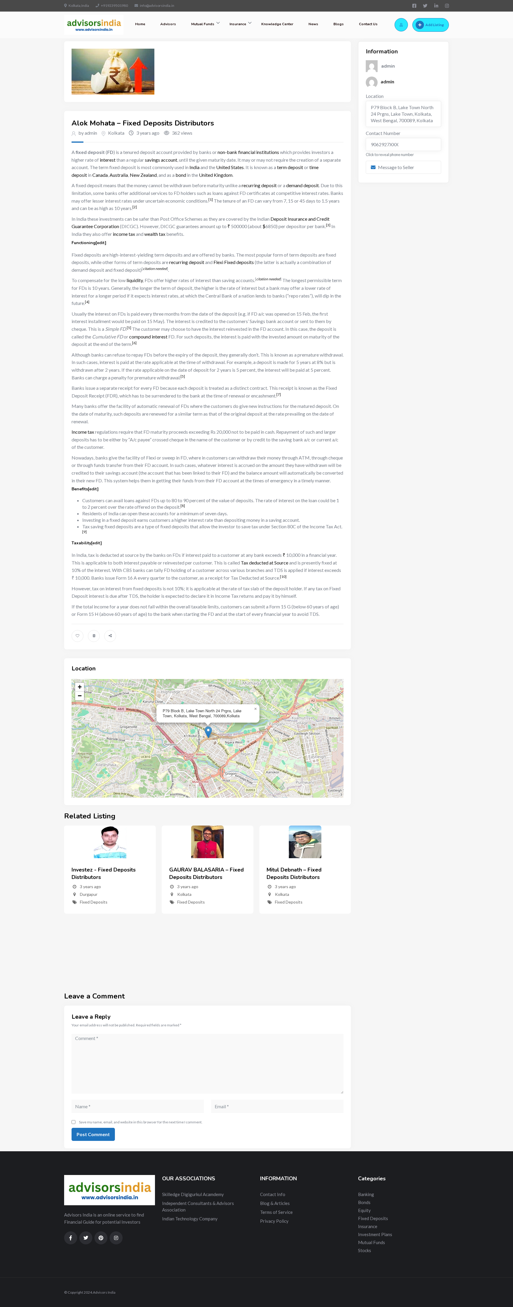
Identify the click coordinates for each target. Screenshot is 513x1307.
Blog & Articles (275, 1203)
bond (180, 175)
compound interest (148, 336)
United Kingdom (215, 175)
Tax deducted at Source (264, 562)
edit (101, 243)
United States (230, 167)
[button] (208, 732)
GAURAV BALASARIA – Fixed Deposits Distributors (109, 873)
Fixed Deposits (93, 901)
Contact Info (272, 1194)
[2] (134, 207)
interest (107, 160)
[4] (87, 302)
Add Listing (434, 25)
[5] (129, 327)
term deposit (290, 167)
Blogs (338, 24)
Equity (364, 1210)
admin (387, 81)
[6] (134, 343)
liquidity (134, 280)
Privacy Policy (274, 1221)
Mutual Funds (202, 24)
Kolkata (116, 133)
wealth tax (154, 234)
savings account (161, 160)
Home (140, 24)
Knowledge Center (277, 24)
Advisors (168, 24)
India (194, 167)
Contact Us (368, 24)
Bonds (364, 1202)
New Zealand (143, 175)
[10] (283, 576)
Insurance (237, 24)
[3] (328, 225)
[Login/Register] (401, 24)
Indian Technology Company (190, 1218)
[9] (84, 532)
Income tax (83, 432)
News (313, 24)
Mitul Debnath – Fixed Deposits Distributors (196, 873)
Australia (119, 175)
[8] (182, 505)
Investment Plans (375, 1234)
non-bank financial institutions (248, 152)
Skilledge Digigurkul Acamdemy (193, 1194)
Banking (366, 1194)
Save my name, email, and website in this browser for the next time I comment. (140, 1122)
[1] (210, 199)
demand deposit (302, 185)
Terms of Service (276, 1212)
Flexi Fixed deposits (233, 262)
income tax (124, 234)
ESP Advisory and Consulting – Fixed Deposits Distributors (303, 873)
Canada (100, 175)
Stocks (364, 1250)
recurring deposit (259, 185)
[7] (278, 394)
